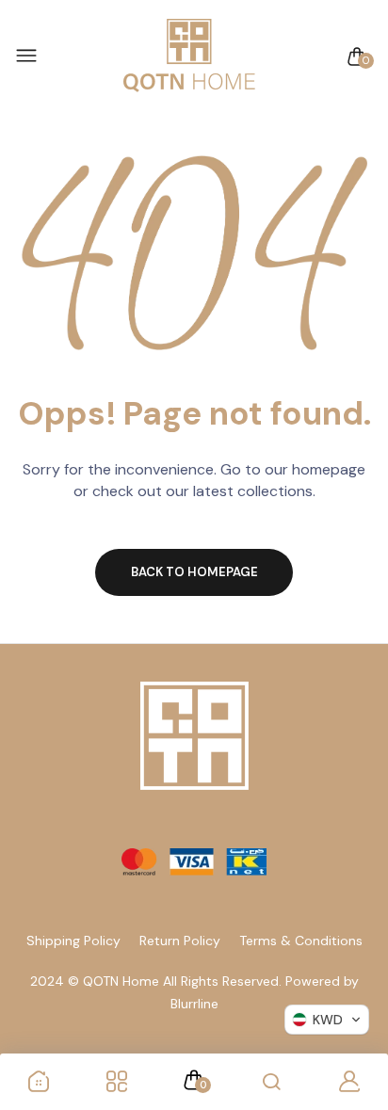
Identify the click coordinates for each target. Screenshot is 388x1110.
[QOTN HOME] (189, 56)
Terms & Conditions (301, 940)
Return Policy (179, 940)
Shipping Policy (73, 940)
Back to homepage (194, 572)
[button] (326, 1020)
